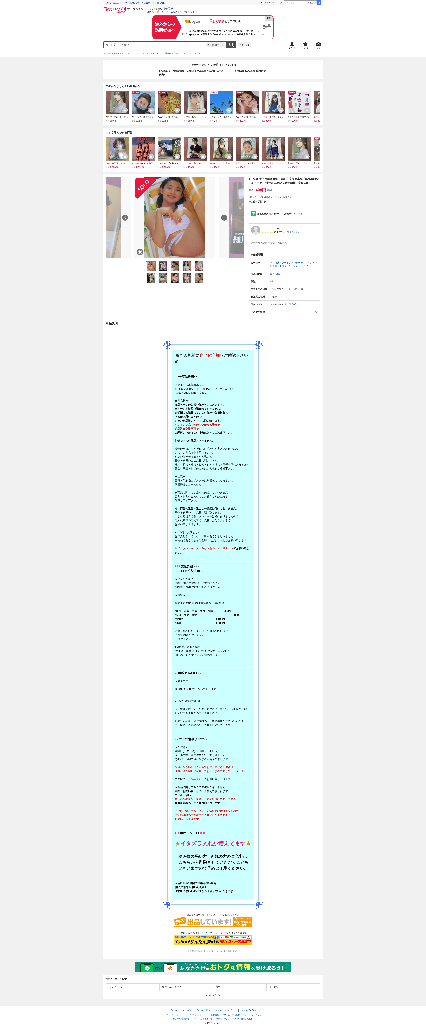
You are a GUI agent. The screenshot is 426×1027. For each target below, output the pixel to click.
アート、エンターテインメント (148, 53)
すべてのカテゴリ (215, 45)
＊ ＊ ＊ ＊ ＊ (269, 228)
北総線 (313, 2)
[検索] (319, 2)
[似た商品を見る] (140, 252)
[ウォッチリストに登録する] (125, 110)
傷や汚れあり (277, 273)
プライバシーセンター (198, 1015)
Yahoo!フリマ (203, 1010)
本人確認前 (295, 232)
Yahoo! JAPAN (266, 2)
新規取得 (168, 8)
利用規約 (215, 1015)
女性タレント (180, 53)
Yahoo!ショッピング (225, 1010)
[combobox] (155, 45)
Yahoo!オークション (180, 1010)
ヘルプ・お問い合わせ (243, 1019)
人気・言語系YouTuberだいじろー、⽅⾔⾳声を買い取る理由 (135, 2)
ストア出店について (203, 1019)
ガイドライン (255, 1015)
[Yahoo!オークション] (124, 8)
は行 (190, 53)
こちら (284, 243)
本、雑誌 (128, 53)
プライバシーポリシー (175, 1015)
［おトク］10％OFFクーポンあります (178, 12)
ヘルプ (279, 2)
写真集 (168, 53)
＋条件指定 (245, 45)
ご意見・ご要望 (223, 1019)
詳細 (301, 213)
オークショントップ (112, 53)
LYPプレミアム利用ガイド (234, 1015)
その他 (198, 53)
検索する (231, 44)
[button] (284, 312)
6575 (281, 232)
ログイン (151, 12)
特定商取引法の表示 (182, 1019)
